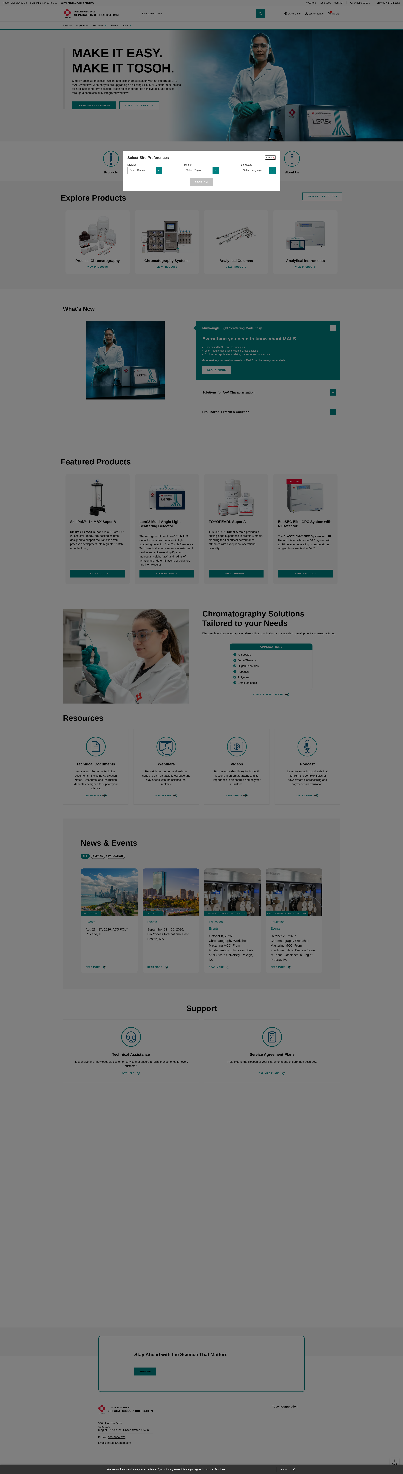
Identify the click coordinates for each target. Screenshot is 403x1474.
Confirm (201, 182)
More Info (283, 1469)
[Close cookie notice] (294, 1469)
